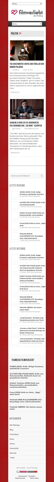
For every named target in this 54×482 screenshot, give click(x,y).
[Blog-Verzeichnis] (22, 472)
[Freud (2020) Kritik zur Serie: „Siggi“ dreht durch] (14, 229)
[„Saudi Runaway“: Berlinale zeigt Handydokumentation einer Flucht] (14, 323)
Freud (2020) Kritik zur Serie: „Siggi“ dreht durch (25, 393)
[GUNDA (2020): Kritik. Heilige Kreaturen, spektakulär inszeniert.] (14, 197)
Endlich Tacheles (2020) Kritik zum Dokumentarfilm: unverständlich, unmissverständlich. (32, 278)
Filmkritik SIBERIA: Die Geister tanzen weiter (26, 408)
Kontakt (32, 476)
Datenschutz (20, 478)
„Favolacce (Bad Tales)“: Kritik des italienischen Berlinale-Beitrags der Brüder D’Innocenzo (32, 330)
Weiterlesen (15, 92)
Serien (12, 444)
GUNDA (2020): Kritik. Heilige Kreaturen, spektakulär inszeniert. (27, 367)
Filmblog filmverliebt (23, 360)
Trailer (12, 458)
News (12, 439)
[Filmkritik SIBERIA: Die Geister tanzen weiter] (14, 313)
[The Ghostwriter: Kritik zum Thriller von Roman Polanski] (27, 61)
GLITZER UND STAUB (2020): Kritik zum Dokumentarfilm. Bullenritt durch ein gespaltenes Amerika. (32, 268)
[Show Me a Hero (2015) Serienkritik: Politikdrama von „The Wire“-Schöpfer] (27, 120)
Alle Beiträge (15, 425)
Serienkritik (14, 448)
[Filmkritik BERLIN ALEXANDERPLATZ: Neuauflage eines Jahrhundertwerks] (14, 239)
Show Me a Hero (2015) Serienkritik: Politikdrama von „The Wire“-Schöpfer (26, 124)
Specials (13, 453)
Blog (11, 430)
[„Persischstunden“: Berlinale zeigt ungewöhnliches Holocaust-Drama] (14, 344)
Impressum (22, 476)
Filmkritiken (14, 434)
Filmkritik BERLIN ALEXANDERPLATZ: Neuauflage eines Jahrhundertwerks (31, 236)
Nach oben (34, 478)
